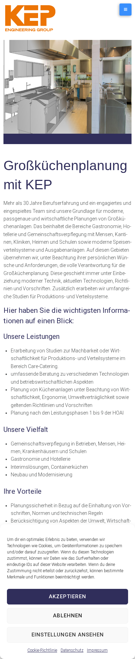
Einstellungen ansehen (68, 635)
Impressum (97, 650)
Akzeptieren (67, 596)
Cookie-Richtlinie (42, 650)
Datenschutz (72, 650)
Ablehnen (67, 615)
